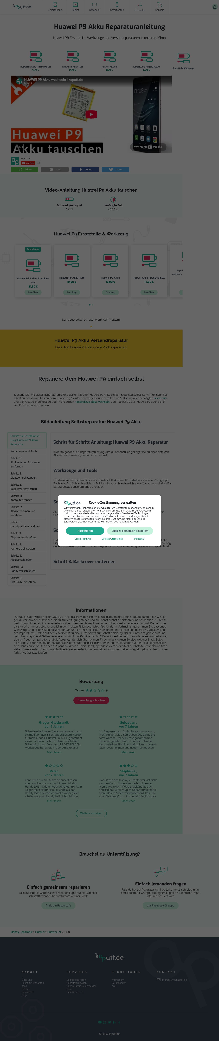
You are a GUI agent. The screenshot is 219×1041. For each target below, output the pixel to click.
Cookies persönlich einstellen (130, 531)
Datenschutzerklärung (112, 539)
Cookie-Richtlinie (83, 539)
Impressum (139, 539)
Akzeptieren (85, 531)
